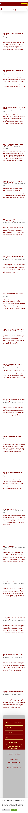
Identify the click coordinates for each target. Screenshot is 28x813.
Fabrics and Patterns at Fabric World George (13, 71)
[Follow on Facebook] (12, 5)
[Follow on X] (14, 5)
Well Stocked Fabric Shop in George (13, 293)
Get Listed (24, 4)
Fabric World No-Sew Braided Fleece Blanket (13, 655)
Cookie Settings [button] (6, 809)
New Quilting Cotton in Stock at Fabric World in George (14, 257)
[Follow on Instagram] (17, 5)
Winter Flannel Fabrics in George (12, 436)
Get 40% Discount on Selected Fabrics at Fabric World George (13, 330)
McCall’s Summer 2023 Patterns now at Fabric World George (14, 220)
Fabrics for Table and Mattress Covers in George (14, 108)
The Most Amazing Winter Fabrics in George (13, 692)
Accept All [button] (14, 809)
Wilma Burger (7, 36)
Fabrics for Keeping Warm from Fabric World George (13, 400)
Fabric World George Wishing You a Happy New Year (13, 144)
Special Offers (21, 332)
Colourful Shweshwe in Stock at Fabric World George (14, 618)
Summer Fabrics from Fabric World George (12, 473)
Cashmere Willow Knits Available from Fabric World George (14, 545)
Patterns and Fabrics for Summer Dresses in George (12, 181)
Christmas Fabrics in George (11, 509)
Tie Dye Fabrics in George (10, 582)
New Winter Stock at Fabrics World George (13, 34)
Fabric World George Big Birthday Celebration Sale (12, 365)
